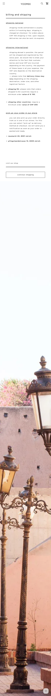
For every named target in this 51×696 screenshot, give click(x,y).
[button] (3, 3)
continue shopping (25, 175)
